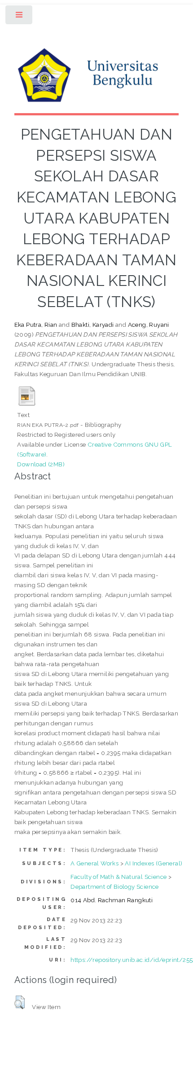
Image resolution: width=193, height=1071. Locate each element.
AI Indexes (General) (153, 863)
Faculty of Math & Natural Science (118, 876)
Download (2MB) (41, 464)
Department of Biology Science (114, 886)
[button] (19, 1002)
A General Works (94, 863)
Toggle (19, 17)
